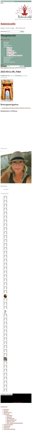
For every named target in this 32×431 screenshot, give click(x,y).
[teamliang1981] (5, 226)
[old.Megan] (5, 387)
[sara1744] (5, 372)
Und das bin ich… (8, 45)
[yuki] (5, 281)
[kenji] (5, 344)
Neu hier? (6, 43)
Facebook (4, 186)
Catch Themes (15, 405)
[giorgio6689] (5, 215)
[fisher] (5, 246)
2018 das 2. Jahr (10, 54)
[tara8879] (5, 273)
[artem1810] (5, 211)
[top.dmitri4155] (5, 376)
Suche (2, 64)
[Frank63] (5, 313)
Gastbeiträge (7, 59)
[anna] (5, 332)
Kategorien (6, 46)
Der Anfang (9, 48)
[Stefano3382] (5, 380)
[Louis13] (5, 309)
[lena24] (5, 360)
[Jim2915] (5, 258)
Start (2, 68)
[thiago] (5, 289)
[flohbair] (5, 297)
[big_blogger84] (5, 301)
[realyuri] (5, 238)
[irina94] (5, 262)
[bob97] (5, 317)
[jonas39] (5, 305)
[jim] (5, 321)
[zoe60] (5, 293)
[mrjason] (5, 270)
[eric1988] (5, 234)
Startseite (6, 42)
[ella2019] (5, 368)
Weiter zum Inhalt (5, 39)
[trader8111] (5, 384)
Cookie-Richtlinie (17, 402)
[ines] (5, 254)
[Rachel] (5, 199)
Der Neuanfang (10, 51)
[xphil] (5, 222)
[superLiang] (5, 266)
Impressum (6, 60)
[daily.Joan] (5, 230)
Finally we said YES (8, 57)
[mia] (5, 336)
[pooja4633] (5, 340)
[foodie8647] (5, 285)
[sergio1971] (5, 325)
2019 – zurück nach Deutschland (15, 56)
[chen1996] (5, 203)
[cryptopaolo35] (5, 328)
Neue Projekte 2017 (11, 53)
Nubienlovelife (8, 23)
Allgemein (9, 49)
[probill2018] (5, 391)
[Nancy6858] (5, 218)
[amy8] (5, 207)
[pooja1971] (5, 242)
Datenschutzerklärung (9, 62)
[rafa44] (5, 348)
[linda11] (5, 250)
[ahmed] (5, 277)
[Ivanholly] (5, 356)
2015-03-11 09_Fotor (9, 68)
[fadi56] (5, 364)
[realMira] (5, 352)
